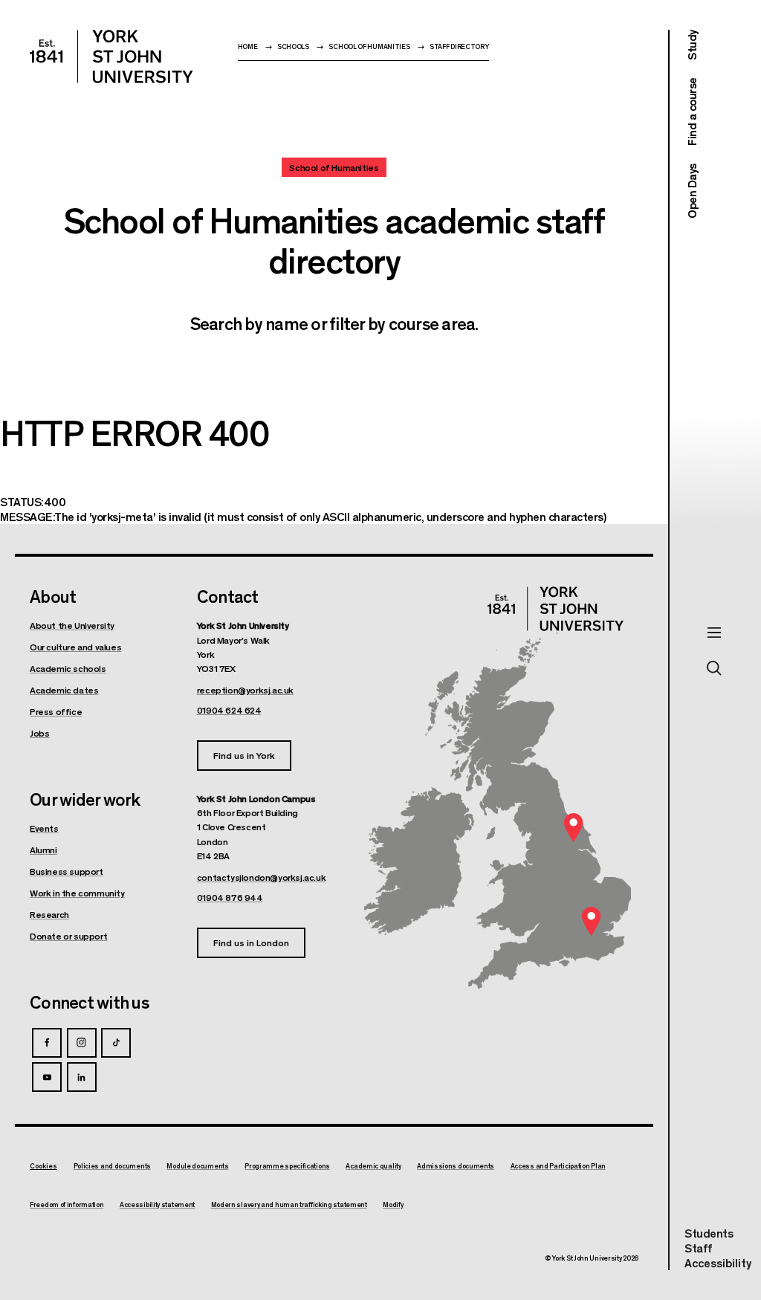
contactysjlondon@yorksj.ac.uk (261, 877)
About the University (72, 625)
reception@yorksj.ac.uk (245, 690)
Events (44, 828)
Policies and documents (112, 1166)
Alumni (43, 850)
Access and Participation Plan (558, 1166)
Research (49, 914)
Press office (56, 711)
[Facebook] (47, 1043)
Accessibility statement (157, 1204)
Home (248, 46)
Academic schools (68, 668)
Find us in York (244, 754)
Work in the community (77, 893)
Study (691, 45)
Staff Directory (459, 46)
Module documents (197, 1166)
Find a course (691, 112)
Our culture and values (75, 647)
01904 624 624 (229, 710)
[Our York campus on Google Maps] (574, 827)
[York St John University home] (111, 56)
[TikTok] (116, 1043)
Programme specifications (287, 1166)
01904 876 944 (230, 897)
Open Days (691, 191)
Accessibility (717, 1263)
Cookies (43, 1166)
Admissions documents (455, 1166)
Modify (393, 1204)
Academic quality (373, 1166)
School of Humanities (368, 46)
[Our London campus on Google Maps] (591, 921)
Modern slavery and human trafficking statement (289, 1204)
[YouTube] (47, 1077)
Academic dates (64, 690)
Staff (698, 1247)
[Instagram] (82, 1043)
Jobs (39, 733)
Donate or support (68, 936)
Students (708, 1233)
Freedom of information (66, 1204)
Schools (293, 46)
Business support (66, 871)
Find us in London (251, 942)
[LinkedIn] (82, 1077)
